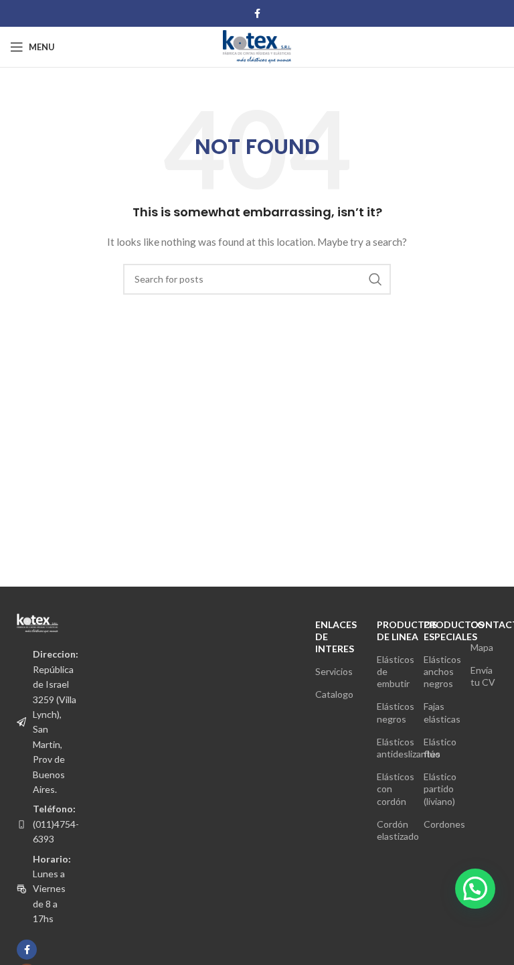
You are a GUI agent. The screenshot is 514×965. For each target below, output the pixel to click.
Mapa (481, 647)
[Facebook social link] (257, 14)
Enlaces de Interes (336, 636)
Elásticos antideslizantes (390, 747)
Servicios (334, 671)
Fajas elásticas (437, 712)
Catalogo (334, 694)
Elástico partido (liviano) (437, 788)
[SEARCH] (375, 279)
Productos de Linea (390, 630)
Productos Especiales (437, 630)
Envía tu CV (482, 676)
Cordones (437, 824)
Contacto (483, 624)
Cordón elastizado (390, 830)
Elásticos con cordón (390, 788)
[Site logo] (257, 46)
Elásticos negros (390, 712)
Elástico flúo (437, 747)
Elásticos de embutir (390, 671)
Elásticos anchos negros (437, 671)
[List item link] (37, 824)
